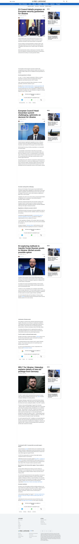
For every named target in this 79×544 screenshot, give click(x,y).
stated (23, 296)
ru (14, 1)
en (12, 1)
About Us (19, 533)
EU (26, 359)
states (38, 396)
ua (10, 1)
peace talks (37, 6)
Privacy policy (31, 534)
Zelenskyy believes (30, 225)
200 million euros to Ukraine (26, 500)
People (58, 4)
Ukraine (30, 102)
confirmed (38, 336)
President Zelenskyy (48, 6)
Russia (20, 359)
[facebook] (43, 531)
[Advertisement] (31, 60)
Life (30, 4)
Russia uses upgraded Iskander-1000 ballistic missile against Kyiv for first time (53, 38)
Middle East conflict (31, 6)
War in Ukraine (23, 4)
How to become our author (33, 536)
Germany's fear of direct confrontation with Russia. (32, 481)
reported (26, 448)
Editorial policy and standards (33, 533)
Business (45, 4)
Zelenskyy (34, 102)
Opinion (52, 4)
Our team (19, 537)
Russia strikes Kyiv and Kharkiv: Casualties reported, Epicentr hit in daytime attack (53, 22)
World (34, 4)
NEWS (48, 9)
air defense (34, 511)
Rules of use (20, 534)
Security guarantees (22, 102)
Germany (20, 511)
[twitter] (46, 531)
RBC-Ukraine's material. (27, 347)
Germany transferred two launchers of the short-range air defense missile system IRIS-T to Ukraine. (31, 495)
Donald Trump (42, 6)
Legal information (20, 536)
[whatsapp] (50, 531)
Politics (40, 4)
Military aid (29, 511)
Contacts (30, 537)
